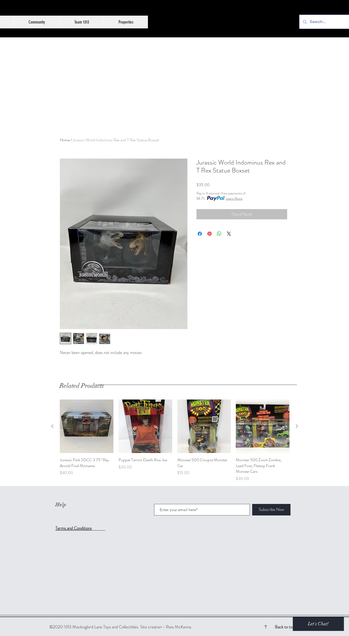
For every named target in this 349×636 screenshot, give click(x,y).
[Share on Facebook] (200, 234)
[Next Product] (297, 426)
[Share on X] (229, 234)
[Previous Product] (52, 426)
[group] (174, 440)
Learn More (234, 198)
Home (65, 140)
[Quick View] (86, 426)
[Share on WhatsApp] (219, 234)
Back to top (285, 627)
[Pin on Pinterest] (209, 234)
